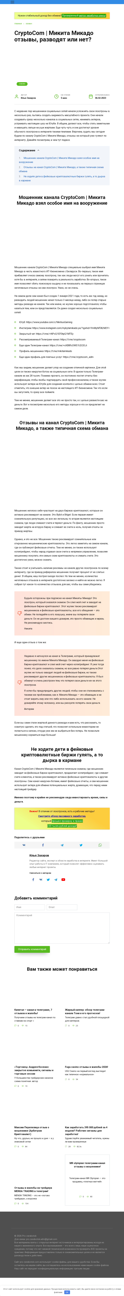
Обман (22, 84)
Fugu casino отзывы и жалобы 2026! (86, 1067)
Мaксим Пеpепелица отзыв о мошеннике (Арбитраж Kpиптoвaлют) (31, 1131)
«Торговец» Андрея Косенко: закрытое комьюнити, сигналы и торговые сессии (33, 1070)
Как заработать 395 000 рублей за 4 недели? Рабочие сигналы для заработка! (86, 1131)
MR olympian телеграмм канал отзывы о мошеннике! (87, 1165)
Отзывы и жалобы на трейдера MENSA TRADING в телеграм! (33, 1189)
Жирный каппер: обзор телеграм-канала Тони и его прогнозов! (85, 1011)
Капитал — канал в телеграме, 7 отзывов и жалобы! (33, 1011)
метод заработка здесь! (92, 15)
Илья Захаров (39, 855)
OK (67, 1292)
